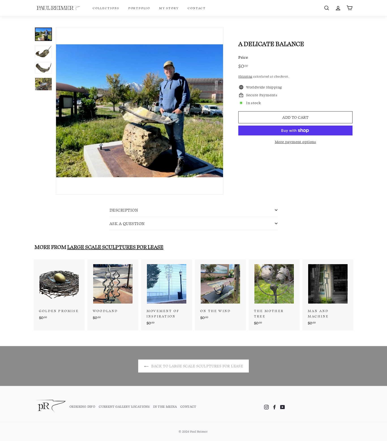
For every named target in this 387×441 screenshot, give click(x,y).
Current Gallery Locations (124, 406)
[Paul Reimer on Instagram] (266, 406)
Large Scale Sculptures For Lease (115, 246)
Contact (197, 8)
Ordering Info (82, 406)
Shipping (245, 76)
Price (243, 57)
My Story (169, 8)
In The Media (165, 406)
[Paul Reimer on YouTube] (282, 406)
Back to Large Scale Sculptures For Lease (196, 365)
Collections (106, 8)
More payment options (295, 141)
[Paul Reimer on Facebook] (274, 406)
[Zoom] (139, 110)
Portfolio (139, 8)
